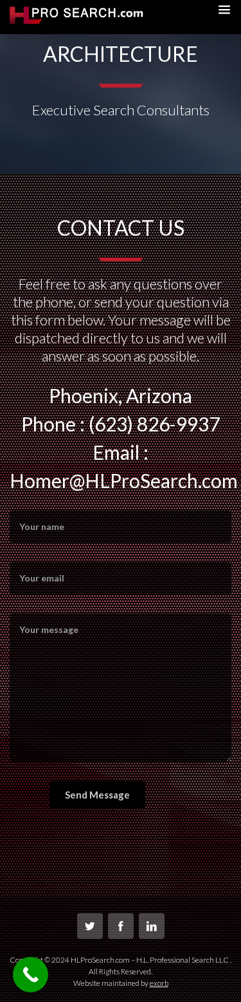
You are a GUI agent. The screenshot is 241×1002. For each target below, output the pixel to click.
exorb (159, 983)
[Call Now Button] (30, 974)
